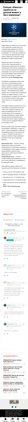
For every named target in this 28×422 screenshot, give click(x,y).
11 (23, 372)
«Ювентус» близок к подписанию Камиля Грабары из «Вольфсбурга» (13, 383)
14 (23, 386)
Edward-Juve (11, 238)
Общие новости (6, 18)
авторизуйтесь (20, 220)
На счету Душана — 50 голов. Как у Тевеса (7, 195)
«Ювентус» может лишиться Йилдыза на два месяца (11, 389)
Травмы (5, 392)
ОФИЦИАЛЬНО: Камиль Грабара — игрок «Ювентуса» (12, 360)
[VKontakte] (15, 407)
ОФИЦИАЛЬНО (6, 363)
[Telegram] (12, 407)
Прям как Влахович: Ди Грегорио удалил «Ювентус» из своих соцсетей (12, 368)
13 (23, 392)
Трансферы (5, 385)
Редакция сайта (15, 18)
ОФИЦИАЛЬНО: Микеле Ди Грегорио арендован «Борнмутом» (13, 376)
